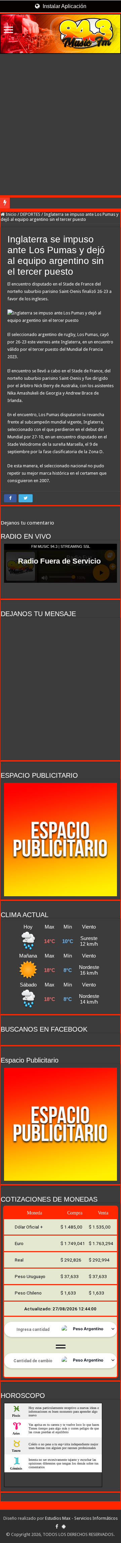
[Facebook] (57, 1526)
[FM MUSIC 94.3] (60, 34)
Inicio (10, 214)
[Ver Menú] (8, 30)
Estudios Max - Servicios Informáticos (81, 1518)
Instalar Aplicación (63, 6)
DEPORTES (30, 214)
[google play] (63, 1526)
